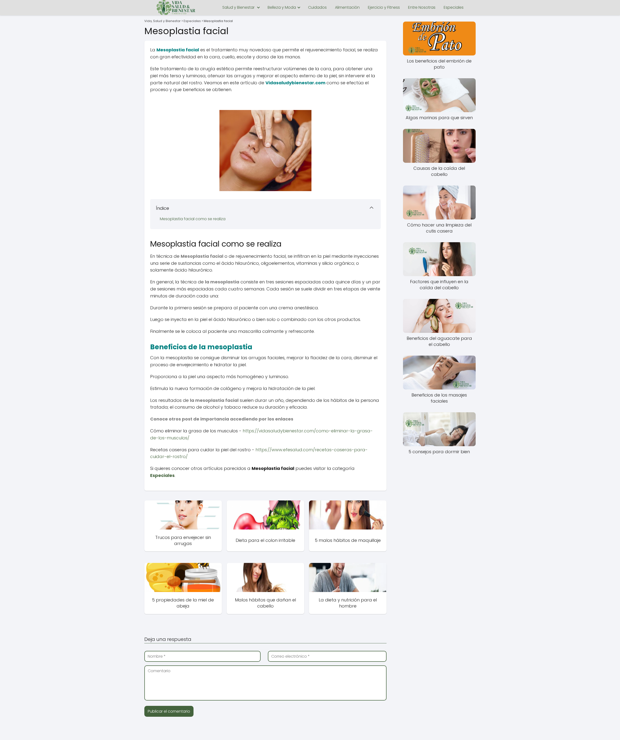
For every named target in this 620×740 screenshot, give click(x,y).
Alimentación (347, 7)
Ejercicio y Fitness (384, 7)
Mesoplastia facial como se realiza (193, 219)
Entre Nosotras (421, 7)
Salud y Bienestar (238, 7)
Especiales (454, 7)
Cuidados (317, 7)
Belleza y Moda (282, 7)
